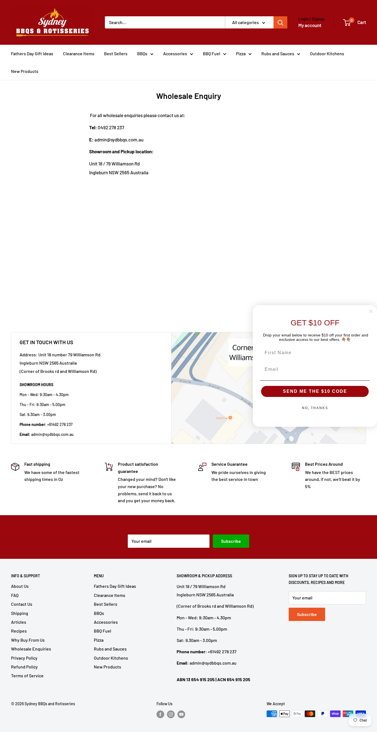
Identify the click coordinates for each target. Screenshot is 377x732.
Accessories (175, 53)
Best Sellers (116, 53)
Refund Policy (24, 666)
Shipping (19, 613)
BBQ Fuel (211, 53)
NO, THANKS (315, 408)
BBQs (142, 53)
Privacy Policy (24, 657)
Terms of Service (27, 675)
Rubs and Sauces (277, 53)
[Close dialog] (371, 311)
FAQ (14, 595)
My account (309, 25)
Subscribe (231, 541)
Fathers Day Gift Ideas (32, 53)
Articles (18, 622)
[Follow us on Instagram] (171, 714)
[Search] (280, 22)
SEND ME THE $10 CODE (315, 391)
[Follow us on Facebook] (160, 714)
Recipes (19, 630)
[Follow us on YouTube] (181, 714)
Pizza (241, 53)
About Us (20, 586)
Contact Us (21, 604)
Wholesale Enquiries (31, 648)
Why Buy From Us (28, 640)
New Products (24, 71)
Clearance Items (78, 53)
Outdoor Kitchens (327, 53)
